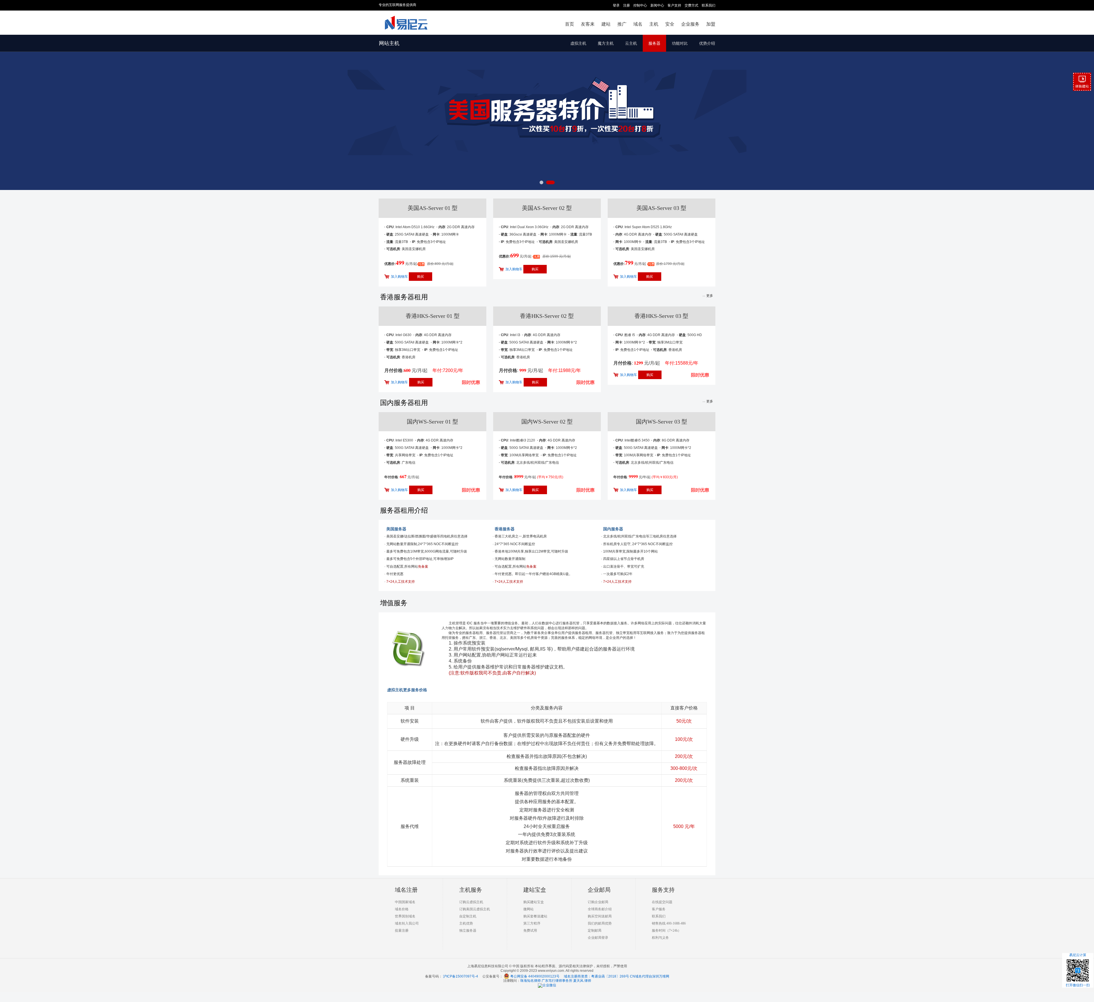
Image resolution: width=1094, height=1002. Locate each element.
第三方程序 (531, 923)
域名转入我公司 (407, 923)
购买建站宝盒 (533, 902)
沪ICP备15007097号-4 (460, 976)
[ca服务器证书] (547, 112)
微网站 (528, 909)
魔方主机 (606, 43)
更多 (708, 296)
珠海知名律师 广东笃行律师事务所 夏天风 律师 (555, 981)
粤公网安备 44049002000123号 (537, 976)
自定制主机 (467, 916)
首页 (569, 24)
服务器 (654, 43)
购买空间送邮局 (600, 916)
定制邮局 (594, 931)
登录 (616, 5)
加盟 (710, 24)
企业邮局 (599, 890)
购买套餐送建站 (535, 916)
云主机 (631, 43)
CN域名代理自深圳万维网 (649, 976)
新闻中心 (657, 5)
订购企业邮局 (598, 902)
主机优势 (466, 923)
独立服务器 (467, 931)
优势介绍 (707, 43)
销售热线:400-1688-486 (669, 923)
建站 (606, 24)
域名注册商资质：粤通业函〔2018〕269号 (596, 976)
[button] (544, 182)
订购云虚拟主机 (471, 902)
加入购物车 (399, 277)
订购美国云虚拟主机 (474, 909)
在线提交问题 (662, 902)
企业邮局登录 (598, 938)
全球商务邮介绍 (600, 909)
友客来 (588, 24)
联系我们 (708, 5)
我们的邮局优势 (600, 923)
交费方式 (691, 5)
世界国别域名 (405, 916)
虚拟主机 (578, 43)
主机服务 (470, 890)
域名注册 (406, 890)
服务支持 (663, 890)
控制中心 (640, 5)
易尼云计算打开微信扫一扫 (1078, 970)
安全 (669, 24)
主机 (653, 24)
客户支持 (674, 5)
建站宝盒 (534, 890)
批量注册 (402, 931)
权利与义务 (660, 938)
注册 (626, 5)
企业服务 (690, 24)
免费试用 (530, 931)
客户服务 (659, 909)
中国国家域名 (405, 902)
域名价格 (402, 909)
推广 (621, 24)
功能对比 (680, 43)
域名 (637, 24)
